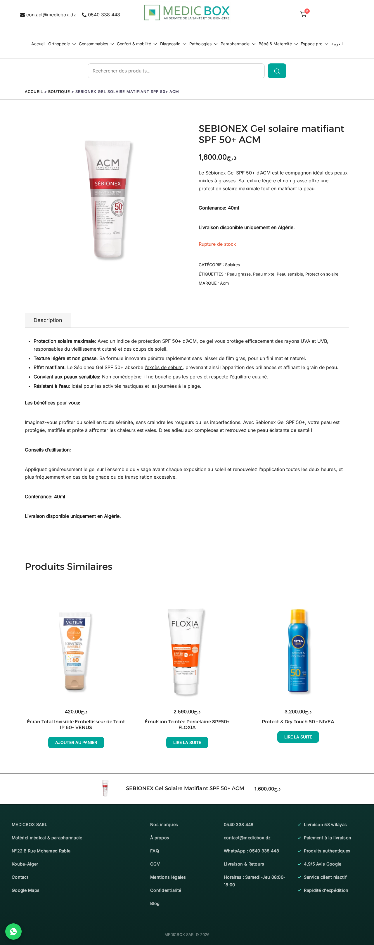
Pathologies (200, 43)
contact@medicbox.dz (51, 15)
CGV (155, 863)
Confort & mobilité (134, 43)
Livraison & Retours (244, 863)
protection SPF (154, 341)
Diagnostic (170, 43)
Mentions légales (168, 877)
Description (48, 320)
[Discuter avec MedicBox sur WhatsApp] (13, 931)
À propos (159, 837)
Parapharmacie (235, 43)
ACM (265, 173)
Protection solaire (321, 273)
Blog (155, 903)
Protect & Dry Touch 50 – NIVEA (298, 721)
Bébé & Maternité (275, 43)
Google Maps (25, 890)
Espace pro (311, 43)
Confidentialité (165, 890)
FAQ (154, 850)
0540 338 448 (104, 15)
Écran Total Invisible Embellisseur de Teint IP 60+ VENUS (76, 724)
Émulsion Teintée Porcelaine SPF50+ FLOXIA (187, 724)
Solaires (232, 264)
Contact (20, 877)
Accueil (38, 43)
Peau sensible (290, 273)
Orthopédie (59, 43)
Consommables (93, 43)
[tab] (48, 320)
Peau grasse (239, 273)
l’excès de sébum (164, 367)
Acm (224, 283)
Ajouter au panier (76, 742)
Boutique (59, 91)
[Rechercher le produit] (277, 70)
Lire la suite (187, 742)
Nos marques (164, 824)
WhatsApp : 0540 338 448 (251, 850)
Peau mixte (263, 273)
